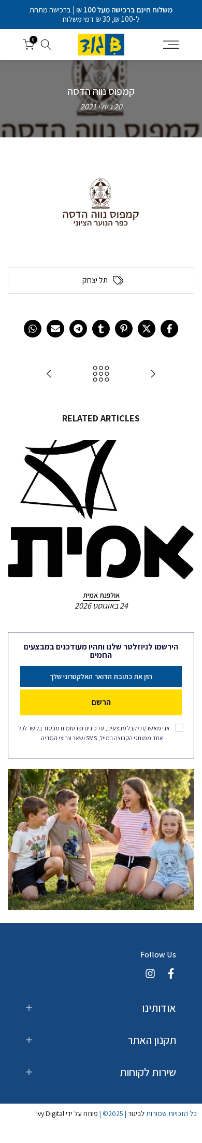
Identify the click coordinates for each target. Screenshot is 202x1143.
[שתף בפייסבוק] (169, 328)
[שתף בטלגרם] (78, 328)
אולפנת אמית (101, 595)
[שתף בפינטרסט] (124, 328)
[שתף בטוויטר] (146, 328)
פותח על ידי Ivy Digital (67, 1113)
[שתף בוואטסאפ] (32, 328)
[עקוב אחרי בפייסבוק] (171, 973)
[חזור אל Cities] (101, 374)
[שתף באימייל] (55, 328)
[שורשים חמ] (153, 374)
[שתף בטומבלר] (101, 328)
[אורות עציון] (49, 374)
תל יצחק (95, 280)
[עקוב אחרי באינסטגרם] (150, 973)
